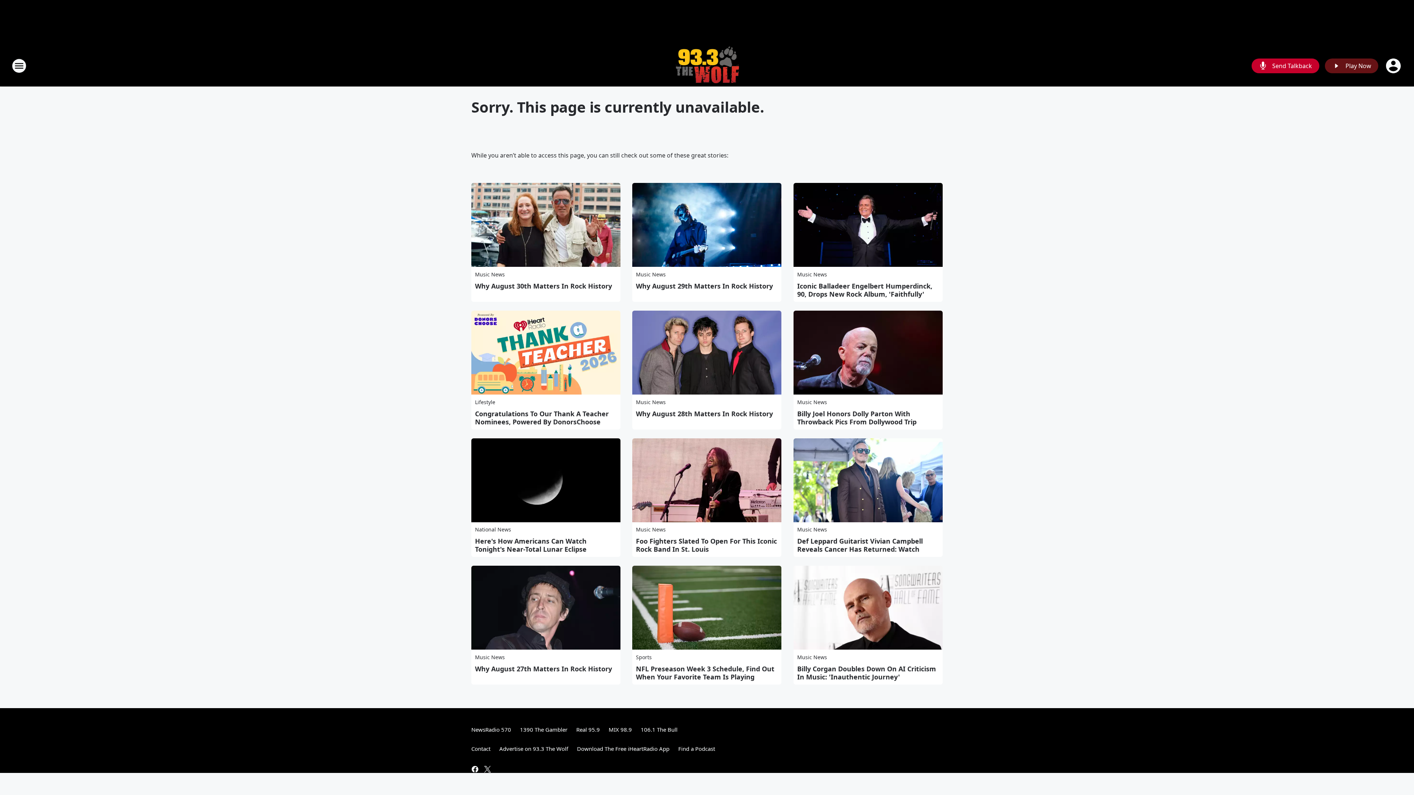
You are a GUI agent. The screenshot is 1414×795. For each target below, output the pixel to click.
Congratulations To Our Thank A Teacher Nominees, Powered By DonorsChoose (542, 418)
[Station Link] (707, 65)
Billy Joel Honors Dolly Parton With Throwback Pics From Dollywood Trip (857, 418)
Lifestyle (485, 402)
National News (493, 529)
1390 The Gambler (543, 729)
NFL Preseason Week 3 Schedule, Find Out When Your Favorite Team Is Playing (705, 673)
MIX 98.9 (620, 729)
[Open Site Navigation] (19, 66)
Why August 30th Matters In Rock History (543, 286)
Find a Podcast (696, 748)
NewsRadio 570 (491, 729)
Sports (644, 657)
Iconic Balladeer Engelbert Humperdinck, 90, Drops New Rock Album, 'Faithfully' (864, 290)
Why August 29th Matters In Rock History (704, 286)
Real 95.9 (588, 729)
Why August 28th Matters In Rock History (704, 414)
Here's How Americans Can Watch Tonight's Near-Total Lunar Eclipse (531, 545)
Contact (480, 748)
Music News (490, 274)
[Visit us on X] (487, 769)
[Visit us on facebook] (475, 769)
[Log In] (1394, 66)
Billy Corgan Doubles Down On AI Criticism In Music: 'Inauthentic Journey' (866, 673)
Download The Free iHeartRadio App (623, 748)
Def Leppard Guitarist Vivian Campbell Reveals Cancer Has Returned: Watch (860, 545)
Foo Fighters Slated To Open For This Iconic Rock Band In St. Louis (706, 545)
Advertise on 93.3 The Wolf (533, 748)
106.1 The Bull (659, 729)
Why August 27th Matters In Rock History (543, 669)
